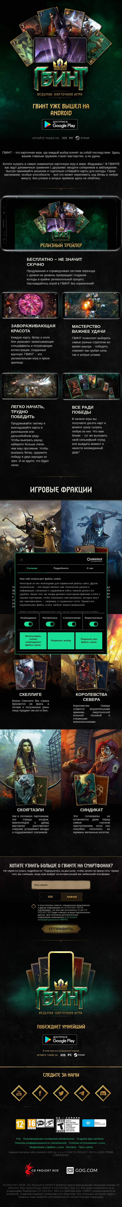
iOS (50, 897)
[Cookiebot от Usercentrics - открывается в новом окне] (89, 560)
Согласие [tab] (32, 568)
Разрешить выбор (61, 641)
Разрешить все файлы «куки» (89, 640)
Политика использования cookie (87, 1143)
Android (72, 897)
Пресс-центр (86, 1147)
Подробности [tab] (61, 568)
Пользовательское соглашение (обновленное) (48, 1139)
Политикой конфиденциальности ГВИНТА (57, 918)
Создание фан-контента (90, 1139)
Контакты (71, 1147)
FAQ (18, 1139)
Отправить (61, 928)
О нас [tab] (90, 568)
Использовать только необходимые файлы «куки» (33, 640)
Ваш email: (41, 885)
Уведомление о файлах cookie (46, 1147)
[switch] (50, 624)
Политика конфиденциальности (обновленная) (41, 1143)
